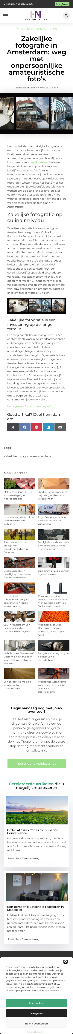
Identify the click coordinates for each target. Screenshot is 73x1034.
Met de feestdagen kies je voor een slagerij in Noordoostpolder (18, 495)
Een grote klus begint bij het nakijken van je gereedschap (53, 656)
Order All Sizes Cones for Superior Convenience (32, 831)
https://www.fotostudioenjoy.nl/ (29, 406)
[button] (65, 962)
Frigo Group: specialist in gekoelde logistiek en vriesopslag (52, 520)
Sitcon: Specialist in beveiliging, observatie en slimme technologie (18, 574)
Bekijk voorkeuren (36, 1023)
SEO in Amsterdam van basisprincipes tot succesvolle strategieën (17, 628)
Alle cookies (36, 1002)
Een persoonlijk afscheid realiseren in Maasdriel (35, 908)
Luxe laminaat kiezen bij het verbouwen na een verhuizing (19, 520)
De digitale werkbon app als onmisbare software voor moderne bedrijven (53, 545)
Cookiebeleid (34, 1031)
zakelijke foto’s (38, 162)
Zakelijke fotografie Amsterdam (27, 456)
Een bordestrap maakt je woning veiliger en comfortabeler (17, 685)
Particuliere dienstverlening (36, 28)
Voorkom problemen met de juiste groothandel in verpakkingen (52, 495)
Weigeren (37, 1013)
